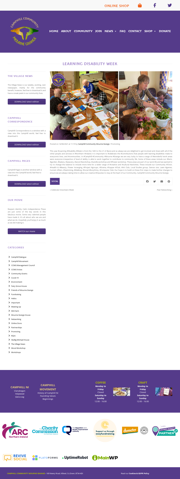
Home (53, 31)
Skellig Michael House (20, 340)
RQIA (13, 335)
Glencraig (19, 397)
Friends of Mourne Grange (22, 290)
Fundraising (16, 294)
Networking (16, 319)
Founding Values (48, 396)
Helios (13, 298)
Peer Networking (164, 190)
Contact (135, 31)
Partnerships (16, 327)
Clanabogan (19, 390)
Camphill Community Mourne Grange (93, 144)
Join (98, 31)
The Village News (18, 344)
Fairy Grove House (19, 286)
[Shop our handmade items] (140, 5)
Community (83, 31)
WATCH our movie (26, 231)
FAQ (123, 31)
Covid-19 (15, 278)
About (66, 31)
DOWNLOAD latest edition (26, 101)
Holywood (19, 393)
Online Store (16, 323)
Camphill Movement (19, 261)
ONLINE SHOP (116, 6)
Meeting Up (16, 306)
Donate (165, 31)
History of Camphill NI (48, 393)
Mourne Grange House (20, 315)
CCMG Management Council (23, 265)
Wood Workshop (18, 348)
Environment (16, 282)
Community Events (19, 273)
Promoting (15, 331)
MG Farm (15, 311)
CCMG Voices (16, 269)
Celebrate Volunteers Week (62, 190)
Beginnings (48, 399)
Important (15, 302)
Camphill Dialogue (18, 257)
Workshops (16, 352)
